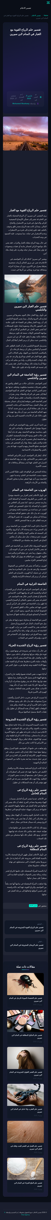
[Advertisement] (25, 63)
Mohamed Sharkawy (21, 104)
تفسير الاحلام (25, 8)
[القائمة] (48, 2)
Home (46, 15)
